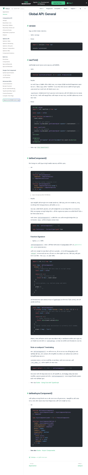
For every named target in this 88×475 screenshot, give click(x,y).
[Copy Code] (80, 44)
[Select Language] (80, 8)
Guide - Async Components (46, 450)
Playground (49, 8)
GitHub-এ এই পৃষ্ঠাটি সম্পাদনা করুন (39, 457)
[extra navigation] (85, 8)
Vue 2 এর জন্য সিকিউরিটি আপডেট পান (11, 100)
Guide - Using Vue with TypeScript (47, 382)
